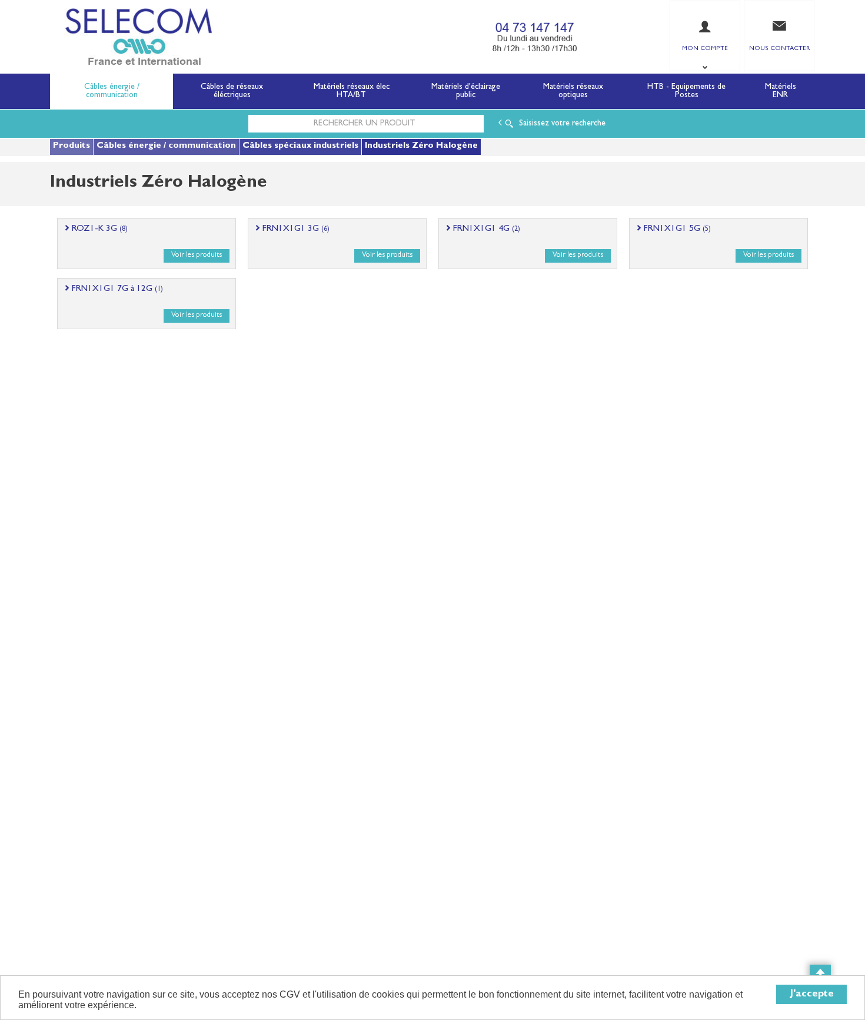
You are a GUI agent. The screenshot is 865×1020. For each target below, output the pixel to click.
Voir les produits (196, 255)
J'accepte (812, 994)
